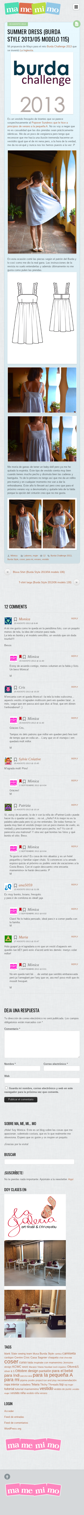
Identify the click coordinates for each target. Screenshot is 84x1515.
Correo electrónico (56, 1063)
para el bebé (62, 1371)
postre (31, 1380)
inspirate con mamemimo (48, 1362)
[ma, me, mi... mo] (33, 1450)
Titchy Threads (49, 1384)
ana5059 (25, 885)
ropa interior (11, 1384)
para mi (29, 559)
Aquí (70, 1179)
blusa (36, 1353)
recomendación (67, 1380)
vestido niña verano (36, 1393)
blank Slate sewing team (18, 1353)
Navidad (48, 1367)
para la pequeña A (53, 1375)
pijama (23, 1380)
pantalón (45, 1371)
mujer (35, 555)
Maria (23, 937)
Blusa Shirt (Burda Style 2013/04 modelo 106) (36, 572)
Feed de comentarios (16, 1422)
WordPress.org (12, 1428)
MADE (25, 1367)
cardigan (9, 1357)
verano (37, 559)
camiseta (69, 1353)
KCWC (16, 1366)
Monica (24, 619)
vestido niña (18, 1393)
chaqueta (53, 1357)
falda (30, 1362)
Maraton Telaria (36, 1367)
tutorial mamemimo (27, 1389)
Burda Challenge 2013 (59, 46)
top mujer (68, 1385)
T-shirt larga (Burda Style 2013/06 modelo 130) (48, 582)
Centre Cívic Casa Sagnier (30, 1357)
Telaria (35, 1384)
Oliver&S (73, 1366)
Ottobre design (26, 1371)
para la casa (26, 1376)
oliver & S (9, 1371)
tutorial (9, 1389)
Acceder (9, 1411)
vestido (45, 559)
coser (22, 559)
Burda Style (12, 559)
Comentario (12, 1028)
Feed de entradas (14, 1416)
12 (44, 555)
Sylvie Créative (30, 759)
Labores (28, 555)
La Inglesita (26, 50)
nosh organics (59, 1367)
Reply (74, 618)
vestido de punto (62, 1389)
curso (23, 1362)
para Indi (12, 1375)
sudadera (25, 1384)
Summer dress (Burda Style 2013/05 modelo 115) (38, 35)
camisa (58, 1354)
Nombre (10, 1063)
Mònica (14, 555)
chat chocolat (65, 1357)
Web (7, 1076)
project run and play (46, 1380)
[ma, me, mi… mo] (33, 12)
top (61, 1384)
